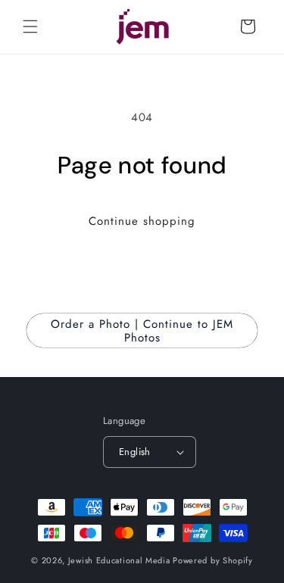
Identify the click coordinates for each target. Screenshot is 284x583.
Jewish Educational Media (119, 560)
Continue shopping (142, 221)
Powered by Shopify (213, 560)
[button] (30, 26)
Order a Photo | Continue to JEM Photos (142, 331)
